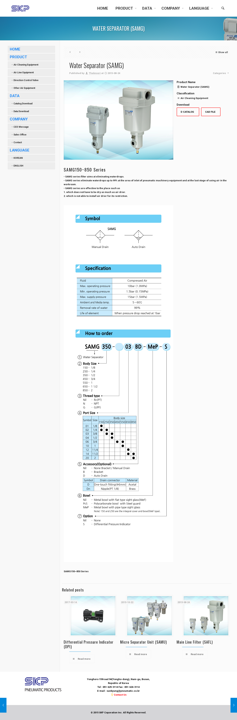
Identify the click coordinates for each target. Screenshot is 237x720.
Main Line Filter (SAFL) (195, 642)
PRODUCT (18, 57)
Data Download (21, 111)
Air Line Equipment (24, 72)
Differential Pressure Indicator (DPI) (89, 644)
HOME (15, 49)
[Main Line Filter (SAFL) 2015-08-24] (3, 705)
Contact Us (120, 694)
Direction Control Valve (26, 80)
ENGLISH (18, 165)
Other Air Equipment (24, 88)
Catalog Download (23, 103)
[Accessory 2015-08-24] (234, 705)
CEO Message (21, 127)
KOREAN (18, 158)
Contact (18, 142)
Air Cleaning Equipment (26, 64)
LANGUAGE (19, 150)
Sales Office (20, 134)
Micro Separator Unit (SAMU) (143, 642)
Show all (223, 52)
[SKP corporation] (20, 8)
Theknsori (95, 73)
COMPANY (19, 119)
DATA (14, 96)
